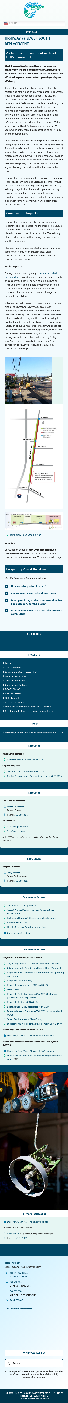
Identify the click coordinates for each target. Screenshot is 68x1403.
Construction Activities (18, 932)
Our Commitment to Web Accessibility (34, 1398)
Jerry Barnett (13, 872)
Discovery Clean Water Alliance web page (27, 1221)
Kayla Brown (13, 1233)
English (12, 23)
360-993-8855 (21, 880)
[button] (34, 586)
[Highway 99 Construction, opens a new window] (28, 358)
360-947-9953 (21, 1238)
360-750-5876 (16, 1282)
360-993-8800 (16, 1291)
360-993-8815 (21, 814)
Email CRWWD (16, 1300)
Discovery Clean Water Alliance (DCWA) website (31, 1035)
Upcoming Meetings (18, 1308)
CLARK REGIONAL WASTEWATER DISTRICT (34, 1393)
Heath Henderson (16, 806)
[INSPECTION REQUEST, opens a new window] (37, 641)
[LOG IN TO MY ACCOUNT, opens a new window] (18, 641)
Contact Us (12, 1263)
